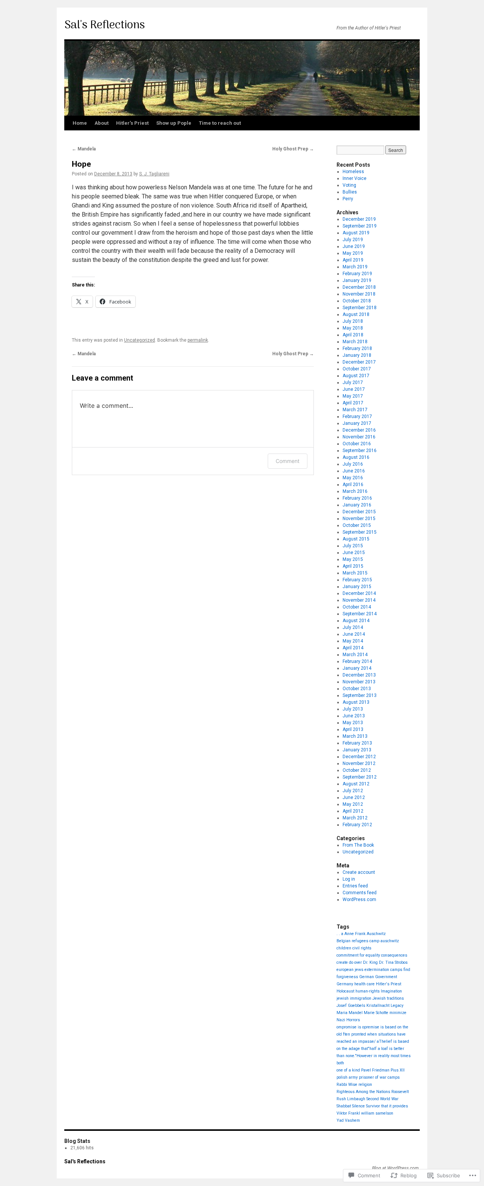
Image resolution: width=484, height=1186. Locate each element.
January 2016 (357, 505)
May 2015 (353, 559)
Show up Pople (173, 123)
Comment (287, 461)
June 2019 (354, 246)
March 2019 (355, 266)
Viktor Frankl (348, 1113)
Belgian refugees (352, 940)
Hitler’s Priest (132, 123)
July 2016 (353, 464)
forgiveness (347, 976)
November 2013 (359, 681)
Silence (358, 1106)
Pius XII (398, 1070)
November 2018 (359, 294)
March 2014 (355, 654)
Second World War (382, 1098)
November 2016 (359, 437)
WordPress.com (359, 899)
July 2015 (353, 545)
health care (364, 984)
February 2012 (357, 824)
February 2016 (357, 498)
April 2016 (353, 484)
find (406, 969)
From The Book (358, 845)
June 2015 (354, 552)
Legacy (397, 1005)
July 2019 (353, 239)
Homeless (353, 171)
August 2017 (356, 375)
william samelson (377, 1113)
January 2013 (357, 749)
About (102, 123)
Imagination (391, 991)
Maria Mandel (350, 1012)
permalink (198, 340)
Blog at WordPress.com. (396, 1168)
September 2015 (360, 532)
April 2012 (353, 811)
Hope (81, 164)
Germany (345, 984)
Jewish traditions (388, 998)
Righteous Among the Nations (363, 1091)
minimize (397, 1012)
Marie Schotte (376, 1012)
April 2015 (353, 566)
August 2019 (356, 232)
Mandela (84, 149)
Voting (349, 185)
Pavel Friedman (375, 1070)
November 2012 (359, 763)
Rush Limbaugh (351, 1098)
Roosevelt (400, 1091)
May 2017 (353, 396)
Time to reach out (220, 123)
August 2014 (356, 620)
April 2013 (353, 729)
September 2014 (360, 613)
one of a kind (348, 1070)
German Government (378, 976)
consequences (394, 955)
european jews (350, 969)
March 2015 (355, 573)
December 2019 (359, 219)
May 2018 (353, 328)
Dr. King (370, 962)
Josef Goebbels (351, 1005)
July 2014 (353, 627)
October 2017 (357, 369)
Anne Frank (355, 933)
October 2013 (357, 688)
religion (365, 1084)
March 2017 (355, 409)
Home (80, 123)
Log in (349, 879)
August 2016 (356, 457)
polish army (347, 1077)
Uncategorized (139, 340)
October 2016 (357, 443)
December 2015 (359, 511)
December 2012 (359, 756)
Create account (359, 872)
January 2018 (357, 355)
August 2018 (356, 314)
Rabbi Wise (347, 1084)
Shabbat (344, 1106)
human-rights (367, 991)
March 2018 (355, 341)
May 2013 (353, 722)
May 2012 (353, 804)
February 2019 (357, 273)
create (342, 962)
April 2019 (353, 260)
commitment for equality (358, 955)
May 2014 (353, 641)
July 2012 (353, 790)
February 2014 (357, 661)
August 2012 (356, 784)
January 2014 (357, 668)
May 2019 (353, 253)
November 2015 (359, 518)
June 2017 (354, 389)
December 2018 (359, 287)
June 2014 (354, 634)
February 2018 (357, 348)
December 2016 (359, 430)
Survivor (373, 1106)
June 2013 (354, 715)
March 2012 (355, 818)
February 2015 (357, 579)
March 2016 (355, 491)
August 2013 (356, 702)
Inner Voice (354, 178)
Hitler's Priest (388, 984)
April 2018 (353, 335)
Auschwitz (376, 933)
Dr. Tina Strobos (393, 962)
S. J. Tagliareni (154, 174)
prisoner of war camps (379, 1077)
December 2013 (359, 675)
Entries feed (355, 886)
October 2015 (357, 525)
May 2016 (353, 477)
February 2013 (357, 743)
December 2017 (359, 362)
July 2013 (353, 709)
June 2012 (354, 797)
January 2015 (357, 586)
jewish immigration (354, 998)
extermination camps (383, 969)
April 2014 (353, 647)
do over (355, 962)
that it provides (394, 1106)
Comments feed (360, 892)
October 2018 (357, 300)
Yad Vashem (348, 1120)
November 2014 (359, 600)
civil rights (361, 948)
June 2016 (354, 471)
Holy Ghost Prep (293, 149)
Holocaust (345, 991)
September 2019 (360, 226)
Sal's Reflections (104, 25)
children (344, 948)
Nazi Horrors (348, 1019)
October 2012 (357, 770)
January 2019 (357, 280)
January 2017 (357, 423)
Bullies (350, 192)
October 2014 (357, 607)
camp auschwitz (384, 940)
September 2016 (360, 450)
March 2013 (355, 736)
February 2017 (357, 416)
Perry (348, 198)
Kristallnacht (377, 1005)
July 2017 (353, 382)
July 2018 (353, 321)
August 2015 (356, 539)
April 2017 (353, 403)
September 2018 (360, 307)
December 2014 (359, 593)
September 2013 (360, 695)
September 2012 (360, 777)
